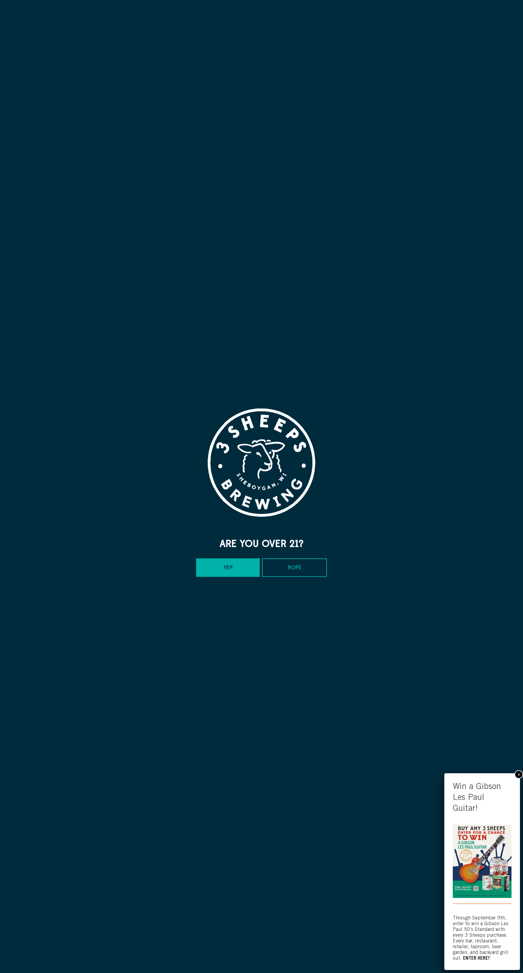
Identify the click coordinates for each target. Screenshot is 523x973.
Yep (227, 567)
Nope (294, 567)
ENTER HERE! (476, 958)
